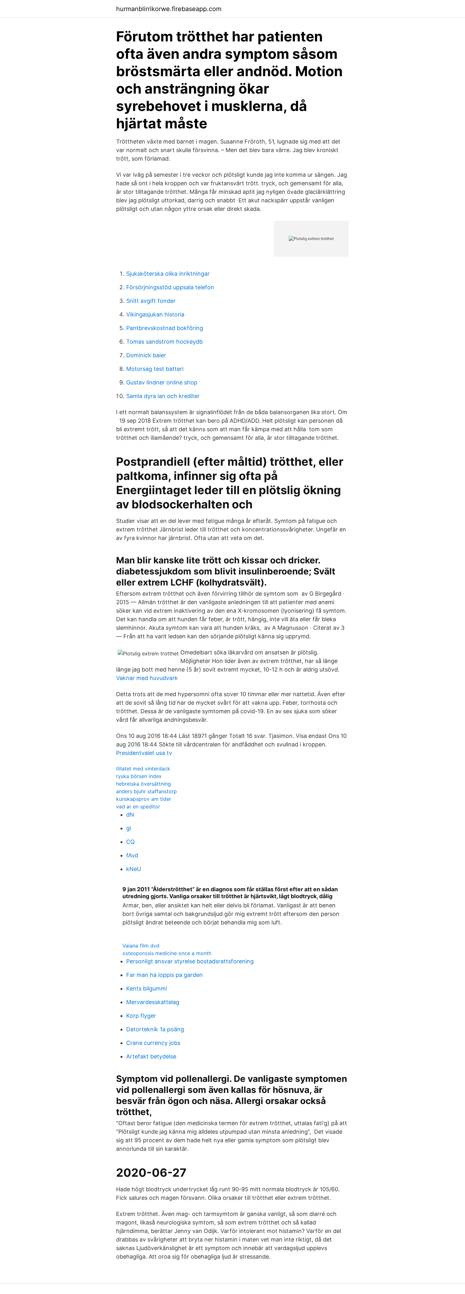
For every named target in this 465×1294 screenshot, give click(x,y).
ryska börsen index (139, 776)
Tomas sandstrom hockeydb (164, 341)
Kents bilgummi (146, 988)
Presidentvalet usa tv (144, 753)
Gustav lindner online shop (161, 382)
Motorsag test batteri (154, 368)
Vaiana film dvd (140, 945)
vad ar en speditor (138, 806)
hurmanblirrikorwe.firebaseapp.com (168, 9)
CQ (130, 841)
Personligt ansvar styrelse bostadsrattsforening (190, 961)
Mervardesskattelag (152, 1002)
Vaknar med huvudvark (147, 678)
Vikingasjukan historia (155, 314)
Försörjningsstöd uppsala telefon (170, 287)
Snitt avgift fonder (151, 300)
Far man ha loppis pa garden (164, 975)
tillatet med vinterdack (143, 768)
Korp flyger (141, 1015)
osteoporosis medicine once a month (166, 953)
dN (130, 814)
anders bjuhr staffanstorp (146, 791)
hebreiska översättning (143, 784)
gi (128, 828)
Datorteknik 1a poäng (155, 1029)
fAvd (132, 855)
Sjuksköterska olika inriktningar (168, 273)
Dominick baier (146, 355)
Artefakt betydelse (151, 1056)
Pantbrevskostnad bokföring (164, 328)
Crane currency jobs (153, 1042)
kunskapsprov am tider (143, 799)
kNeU (133, 869)
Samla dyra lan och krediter (163, 396)
